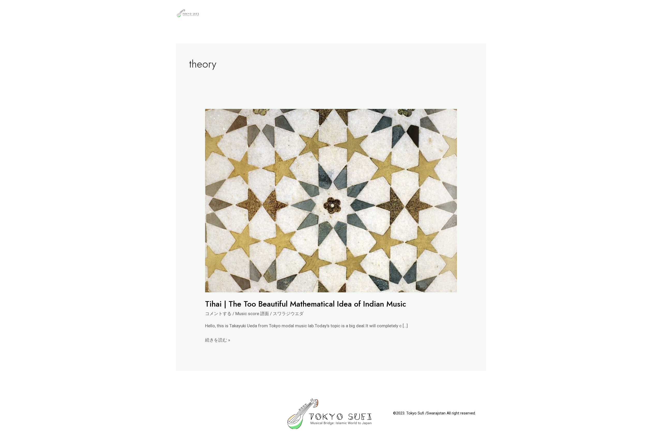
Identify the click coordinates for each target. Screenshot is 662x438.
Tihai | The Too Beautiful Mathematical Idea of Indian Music (305, 303)
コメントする (218, 313)
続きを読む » (217, 339)
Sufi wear (471, 13)
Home (445, 13)
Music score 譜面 (252, 313)
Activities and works (407, 13)
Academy (364, 13)
